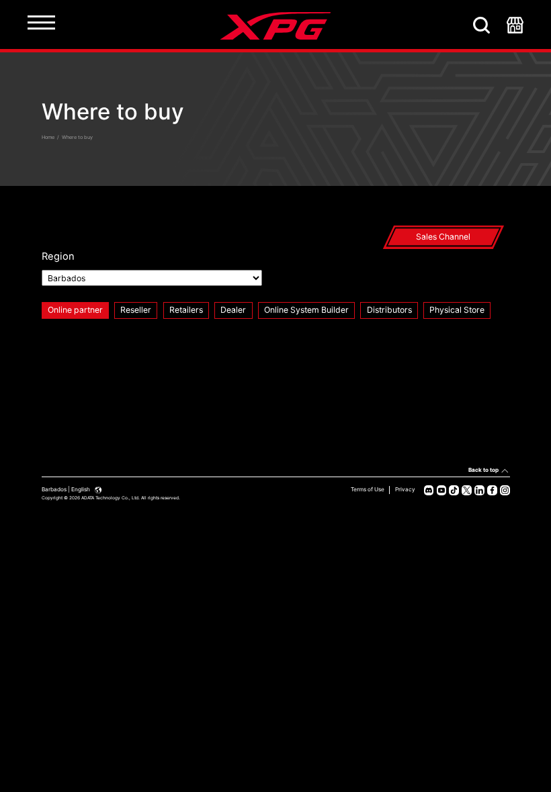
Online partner (75, 310)
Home (48, 137)
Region (58, 256)
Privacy (405, 489)
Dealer (233, 310)
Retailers (186, 310)
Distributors (389, 310)
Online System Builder (306, 310)
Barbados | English (66, 489)
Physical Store (456, 310)
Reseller (135, 310)
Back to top (483, 469)
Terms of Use (367, 489)
